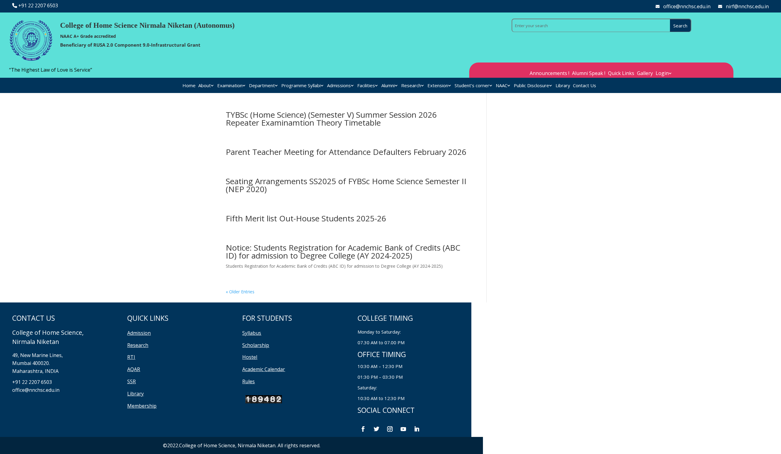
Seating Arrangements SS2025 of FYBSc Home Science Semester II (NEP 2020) (346, 185)
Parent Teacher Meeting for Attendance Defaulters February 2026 (346, 151)
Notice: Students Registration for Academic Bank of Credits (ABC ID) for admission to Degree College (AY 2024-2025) (343, 251)
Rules (248, 381)
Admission (139, 333)
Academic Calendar (263, 369)
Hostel (249, 357)
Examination (230, 85)
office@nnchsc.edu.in (687, 6)
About (204, 85)
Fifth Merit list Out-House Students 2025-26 (306, 218)
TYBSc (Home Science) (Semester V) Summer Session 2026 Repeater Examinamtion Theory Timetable (331, 118)
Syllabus (251, 333)
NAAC (501, 85)
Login (662, 74)
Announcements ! (549, 74)
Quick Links (621, 74)
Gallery (645, 74)
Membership (142, 405)
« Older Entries (240, 292)
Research (411, 85)
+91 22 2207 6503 (38, 5)
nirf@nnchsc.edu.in (747, 6)
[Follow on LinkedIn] (416, 429)
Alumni (388, 85)
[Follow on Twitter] (376, 429)
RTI (131, 357)
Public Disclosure (531, 85)
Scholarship (255, 345)
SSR (131, 381)
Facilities (366, 85)
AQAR (133, 369)
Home (189, 85)
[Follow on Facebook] (363, 429)
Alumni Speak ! (588, 74)
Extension (437, 85)
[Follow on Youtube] (403, 429)
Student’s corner (472, 85)
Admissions (339, 85)
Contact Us (584, 85)
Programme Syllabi (301, 85)
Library (563, 85)
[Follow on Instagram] (389, 429)
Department (262, 85)
